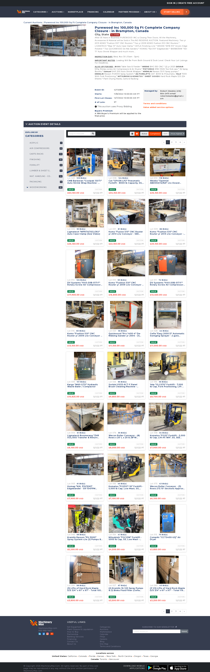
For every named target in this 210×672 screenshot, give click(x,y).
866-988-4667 (45, 631)
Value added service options (158, 107)
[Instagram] (47, 634)
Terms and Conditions (110, 646)
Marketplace (75, 12)
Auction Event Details (44, 124)
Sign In (171, 3)
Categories (40, 12)
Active (144, 134)
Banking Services (75, 637)
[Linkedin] (40, 634)
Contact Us (72, 641)
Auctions (57, 12)
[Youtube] (52, 634)
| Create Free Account (190, 3)
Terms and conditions (155, 103)
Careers (103, 639)
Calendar (108, 12)
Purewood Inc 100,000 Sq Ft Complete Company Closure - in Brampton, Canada (88, 22)
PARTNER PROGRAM (129, 12)
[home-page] (23, 11)
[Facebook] (43, 634)
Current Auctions (33, 22)
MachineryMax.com (48, 628)
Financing (93, 12)
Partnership (72, 634)
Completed (155, 134)
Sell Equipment (74, 627)
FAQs (102, 637)
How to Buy (73, 632)
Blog (102, 641)
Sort (165, 134)
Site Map (104, 644)
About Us (149, 12)
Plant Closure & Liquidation (80, 629)
